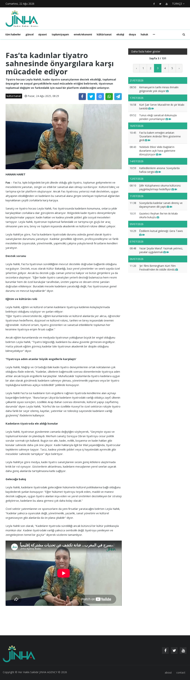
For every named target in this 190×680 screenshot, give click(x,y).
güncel (29, 34)
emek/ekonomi (83, 34)
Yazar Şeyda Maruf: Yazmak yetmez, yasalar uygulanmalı (161, 250)
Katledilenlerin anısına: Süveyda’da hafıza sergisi (159, 170)
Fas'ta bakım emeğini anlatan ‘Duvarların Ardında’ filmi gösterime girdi (160, 136)
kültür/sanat (104, 34)
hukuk (144, 34)
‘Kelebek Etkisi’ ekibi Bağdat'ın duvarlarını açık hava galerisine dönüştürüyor (157, 150)
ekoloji (120, 34)
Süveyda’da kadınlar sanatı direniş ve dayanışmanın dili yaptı (161, 204)
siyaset (42, 34)
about (168, 672)
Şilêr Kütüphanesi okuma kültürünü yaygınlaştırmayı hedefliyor (160, 187)
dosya (132, 34)
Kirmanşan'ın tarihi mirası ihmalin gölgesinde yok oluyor (158, 89)
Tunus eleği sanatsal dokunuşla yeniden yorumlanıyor (158, 117)
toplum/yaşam (60, 34)
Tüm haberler (13, 34)
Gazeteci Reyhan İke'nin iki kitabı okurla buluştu (158, 215)
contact (180, 672)
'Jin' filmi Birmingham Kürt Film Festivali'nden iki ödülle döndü (157, 267)
